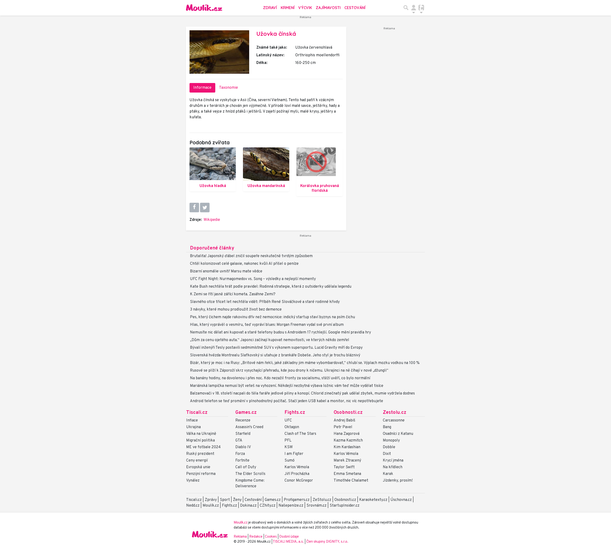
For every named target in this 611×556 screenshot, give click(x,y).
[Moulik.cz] (204, 7)
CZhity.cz (267, 505)
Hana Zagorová (346, 433)
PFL (287, 440)
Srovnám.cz (316, 505)
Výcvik (305, 7)
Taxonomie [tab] (228, 87)
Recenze (242, 420)
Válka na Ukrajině (201, 433)
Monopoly (391, 440)
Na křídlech (392, 467)
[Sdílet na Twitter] (205, 207)
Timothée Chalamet (351, 480)
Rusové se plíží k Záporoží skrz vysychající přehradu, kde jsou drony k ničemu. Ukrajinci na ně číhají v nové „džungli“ (289, 370)
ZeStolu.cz (322, 500)
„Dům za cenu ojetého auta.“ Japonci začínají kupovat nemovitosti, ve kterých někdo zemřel (269, 340)
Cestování (354, 7)
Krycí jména (393, 460)
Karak (388, 474)
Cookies (271, 537)
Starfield (242, 433)
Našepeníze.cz (291, 505)
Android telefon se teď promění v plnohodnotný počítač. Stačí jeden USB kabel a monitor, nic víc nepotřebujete (286, 401)
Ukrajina (193, 427)
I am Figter (293, 454)
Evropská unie (198, 467)
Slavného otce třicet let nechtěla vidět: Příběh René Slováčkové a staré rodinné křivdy (265, 302)
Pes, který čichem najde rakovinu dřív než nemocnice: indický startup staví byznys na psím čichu (272, 317)
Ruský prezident (200, 454)
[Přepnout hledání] (406, 7)
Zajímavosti (328, 7)
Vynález (193, 480)
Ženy (237, 500)
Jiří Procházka (296, 474)
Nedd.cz (193, 505)
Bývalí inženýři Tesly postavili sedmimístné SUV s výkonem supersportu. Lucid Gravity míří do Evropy (276, 347)
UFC (288, 420)
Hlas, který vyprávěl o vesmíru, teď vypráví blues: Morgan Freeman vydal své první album (267, 324)
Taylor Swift (344, 467)
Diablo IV (243, 447)
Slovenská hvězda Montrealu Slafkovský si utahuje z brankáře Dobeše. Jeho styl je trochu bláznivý (275, 355)
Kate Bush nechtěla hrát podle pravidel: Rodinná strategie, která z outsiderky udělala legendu (270, 286)
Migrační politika (200, 440)
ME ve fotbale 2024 (203, 447)
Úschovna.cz (401, 500)
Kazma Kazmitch (348, 440)
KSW (288, 447)
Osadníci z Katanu (398, 433)
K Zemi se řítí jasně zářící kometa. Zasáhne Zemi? (232, 294)
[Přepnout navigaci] (413, 7)
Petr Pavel (343, 427)
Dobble (389, 447)
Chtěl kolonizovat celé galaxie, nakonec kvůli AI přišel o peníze (244, 263)
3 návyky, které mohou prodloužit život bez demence (236, 309)
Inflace (192, 420)
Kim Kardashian (347, 447)
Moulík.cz (211, 505)
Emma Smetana (347, 474)
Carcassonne (394, 420)
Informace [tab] (202, 87)
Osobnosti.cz (348, 413)
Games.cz (246, 413)
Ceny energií (197, 460)
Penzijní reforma (201, 474)
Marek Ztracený (347, 460)
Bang (387, 427)
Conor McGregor (298, 480)
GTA (238, 440)
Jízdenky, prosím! (398, 480)
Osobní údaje (289, 537)
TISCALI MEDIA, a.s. (289, 542)
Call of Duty (245, 467)
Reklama (240, 537)
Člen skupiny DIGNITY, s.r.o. (327, 542)
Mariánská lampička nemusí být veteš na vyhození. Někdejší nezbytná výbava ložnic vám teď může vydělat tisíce (286, 386)
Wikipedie (212, 220)
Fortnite (242, 460)
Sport (225, 500)
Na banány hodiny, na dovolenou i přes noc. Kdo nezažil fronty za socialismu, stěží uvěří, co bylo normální (280, 378)
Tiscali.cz (196, 413)
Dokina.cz (248, 505)
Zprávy (211, 500)
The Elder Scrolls (250, 474)
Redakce (256, 537)
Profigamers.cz (297, 500)
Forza (240, 454)
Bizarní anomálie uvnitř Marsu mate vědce (226, 271)
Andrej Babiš (344, 420)
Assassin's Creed (249, 427)
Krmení (288, 7)
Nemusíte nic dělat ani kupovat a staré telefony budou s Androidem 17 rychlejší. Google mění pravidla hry (280, 332)
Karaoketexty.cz (373, 500)
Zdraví (270, 7)
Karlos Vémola (296, 467)
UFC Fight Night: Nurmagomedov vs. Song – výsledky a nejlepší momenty (253, 279)
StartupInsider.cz (344, 505)
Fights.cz (294, 413)
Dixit (387, 454)
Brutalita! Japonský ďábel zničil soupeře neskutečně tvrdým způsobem (251, 256)
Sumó (289, 460)
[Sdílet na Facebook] (194, 207)
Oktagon (291, 427)
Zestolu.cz (394, 413)
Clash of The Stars (300, 433)
